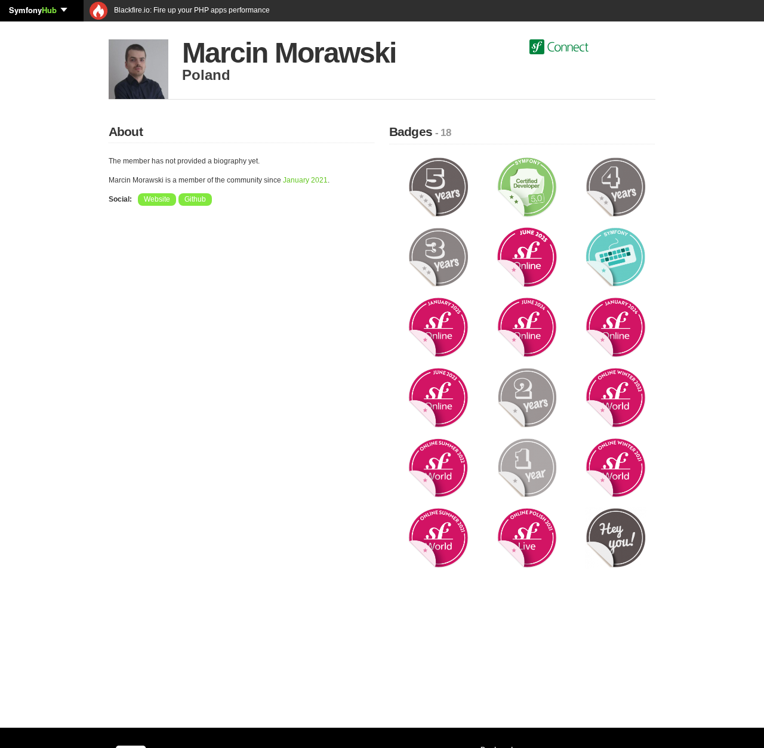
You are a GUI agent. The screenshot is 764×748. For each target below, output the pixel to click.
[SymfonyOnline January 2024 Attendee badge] (615, 327)
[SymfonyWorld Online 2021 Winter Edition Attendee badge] (615, 467)
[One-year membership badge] (527, 467)
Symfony (33, 10)
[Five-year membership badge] (438, 187)
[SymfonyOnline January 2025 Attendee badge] (438, 327)
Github (195, 199)
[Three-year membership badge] (438, 256)
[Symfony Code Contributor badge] (615, 256)
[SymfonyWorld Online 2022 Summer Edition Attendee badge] (438, 467)
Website (157, 199)
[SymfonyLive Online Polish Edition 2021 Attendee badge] (527, 537)
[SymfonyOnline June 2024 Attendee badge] (527, 327)
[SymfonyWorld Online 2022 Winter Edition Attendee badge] (615, 397)
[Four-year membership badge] (615, 187)
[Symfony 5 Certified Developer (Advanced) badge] (527, 187)
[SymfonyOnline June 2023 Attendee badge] (438, 397)
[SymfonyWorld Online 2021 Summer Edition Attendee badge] (438, 537)
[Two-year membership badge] (527, 397)
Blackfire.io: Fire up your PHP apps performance (191, 10)
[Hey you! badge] (615, 537)
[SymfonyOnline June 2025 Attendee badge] (527, 256)
